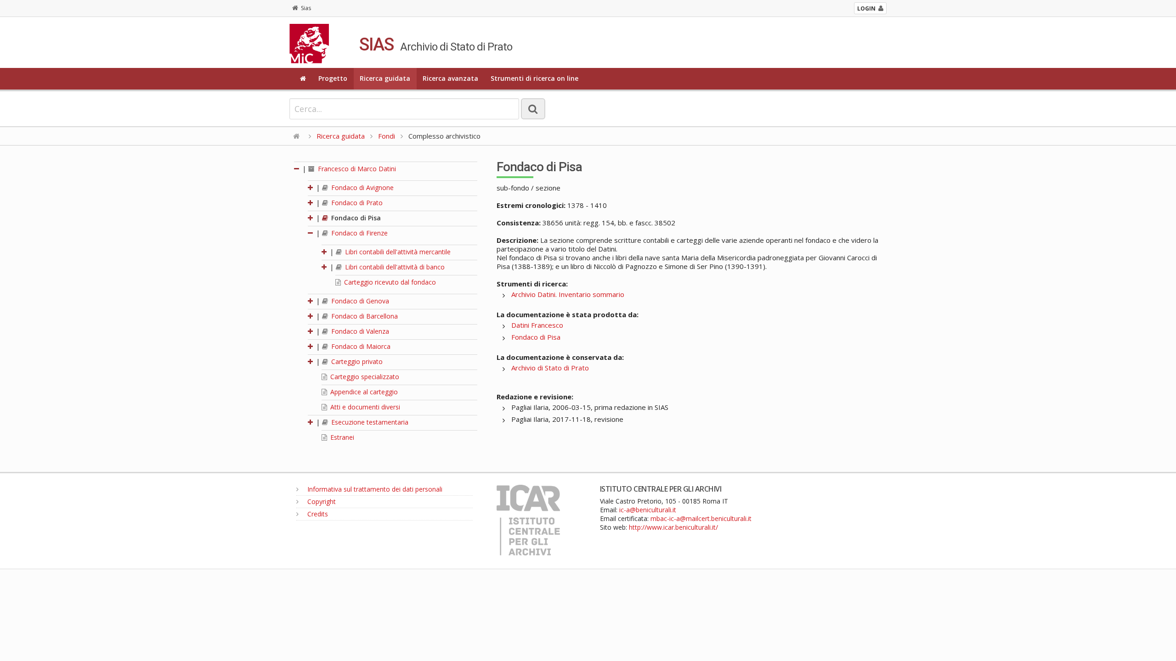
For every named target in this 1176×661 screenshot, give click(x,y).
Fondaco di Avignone (361, 187)
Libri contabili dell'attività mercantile (397, 251)
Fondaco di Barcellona (363, 316)
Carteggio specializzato (363, 376)
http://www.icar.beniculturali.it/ (673, 527)
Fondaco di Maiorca (359, 346)
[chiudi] (311, 233)
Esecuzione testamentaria (368, 422)
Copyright (320, 501)
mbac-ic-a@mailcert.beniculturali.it (701, 518)
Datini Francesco (537, 325)
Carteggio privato (356, 361)
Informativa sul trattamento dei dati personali (373, 489)
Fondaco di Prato (356, 202)
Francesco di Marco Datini (356, 168)
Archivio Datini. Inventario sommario (567, 294)
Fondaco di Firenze (358, 233)
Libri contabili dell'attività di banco (394, 267)
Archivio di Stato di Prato (550, 367)
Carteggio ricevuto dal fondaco (389, 282)
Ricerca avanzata (450, 78)
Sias (306, 8)
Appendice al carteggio (363, 391)
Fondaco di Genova (359, 301)
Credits (316, 514)
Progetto (332, 78)
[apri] (311, 187)
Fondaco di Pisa (355, 217)
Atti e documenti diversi (364, 407)
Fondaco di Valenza (359, 331)
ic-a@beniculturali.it (647, 509)
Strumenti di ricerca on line (534, 78)
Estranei (341, 437)
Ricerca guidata (385, 78)
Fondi (386, 135)
